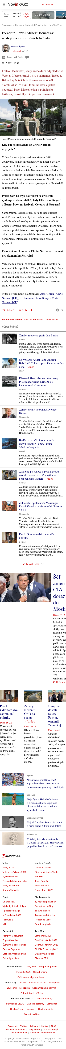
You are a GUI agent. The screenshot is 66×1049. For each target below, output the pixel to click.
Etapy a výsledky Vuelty (46, 872)
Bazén (23, 982)
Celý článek (59, 682)
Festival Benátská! (33, 319)
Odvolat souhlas (19, 1032)
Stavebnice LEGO (15, 1003)
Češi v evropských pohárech (31, 977)
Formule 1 (8, 919)
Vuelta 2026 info (43, 867)
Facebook (13, 1026)
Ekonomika (24, 417)
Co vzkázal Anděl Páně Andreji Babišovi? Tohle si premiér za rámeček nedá (41, 363)
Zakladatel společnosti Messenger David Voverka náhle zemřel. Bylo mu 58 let (41, 506)
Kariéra (44, 1026)
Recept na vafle (43, 919)
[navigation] (3, 4)
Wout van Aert (42, 885)
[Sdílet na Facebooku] (57, 310)
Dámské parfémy (35, 1003)
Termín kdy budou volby (15, 881)
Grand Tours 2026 (44, 890)
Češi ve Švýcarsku (12, 949)
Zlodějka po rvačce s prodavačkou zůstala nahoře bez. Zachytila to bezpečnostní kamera (39, 474)
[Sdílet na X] (62, 310)
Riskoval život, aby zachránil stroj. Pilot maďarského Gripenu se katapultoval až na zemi (39, 381)
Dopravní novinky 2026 (46, 944)
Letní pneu (52, 1003)
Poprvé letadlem (11, 940)
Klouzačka (24, 988)
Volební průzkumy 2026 (14, 872)
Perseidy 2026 (23, 972)
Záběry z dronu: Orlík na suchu (29, 712)
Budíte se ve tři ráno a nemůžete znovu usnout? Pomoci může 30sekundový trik (38, 443)
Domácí (22, 542)
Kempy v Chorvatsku (13, 935)
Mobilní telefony (45, 998)
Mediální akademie (15, 1029)
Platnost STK (41, 958)
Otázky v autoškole (44, 953)
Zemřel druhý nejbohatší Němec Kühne (38, 411)
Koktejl (22, 483)
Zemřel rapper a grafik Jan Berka (38, 335)
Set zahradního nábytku (44, 988)
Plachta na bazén (37, 982)
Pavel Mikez (52, 319)
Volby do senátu (11, 885)
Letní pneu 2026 (43, 935)
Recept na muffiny (44, 906)
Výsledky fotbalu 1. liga (14, 906)
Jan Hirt (39, 876)
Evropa (22, 389)
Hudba (22, 340)
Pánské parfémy (32, 1014)
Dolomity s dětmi (11, 958)
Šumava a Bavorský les (14, 944)
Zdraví (22, 451)
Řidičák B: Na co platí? (46, 949)
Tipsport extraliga (11, 910)
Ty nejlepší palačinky (45, 901)
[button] (33, 117)
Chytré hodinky (45, 1009)
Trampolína (54, 982)
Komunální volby (11, 890)
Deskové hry (16, 1009)
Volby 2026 (8, 867)
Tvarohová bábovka (45, 915)
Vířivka (39, 993)
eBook (9, 57)
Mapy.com (30, 966)
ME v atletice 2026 (12, 915)
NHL (5, 924)
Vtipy (21, 371)
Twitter (23, 1026)
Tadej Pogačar (42, 881)
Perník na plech (43, 924)
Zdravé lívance (42, 910)
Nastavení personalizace (42, 1032)
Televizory (30, 1009)
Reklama (33, 1026)
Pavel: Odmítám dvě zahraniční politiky (37, 536)
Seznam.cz (47, 4)
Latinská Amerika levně (14, 953)
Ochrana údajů (50, 1029)
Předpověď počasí (47, 966)
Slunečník (12, 988)
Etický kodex (34, 1029)
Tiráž (53, 1026)
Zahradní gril (27, 993)
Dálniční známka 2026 (46, 940)
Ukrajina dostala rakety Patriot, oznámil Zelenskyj (54, 715)
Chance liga (9, 901)
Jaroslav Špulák (18, 46)
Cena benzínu (40, 972)
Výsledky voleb (10, 876)
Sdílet (20, 57)
